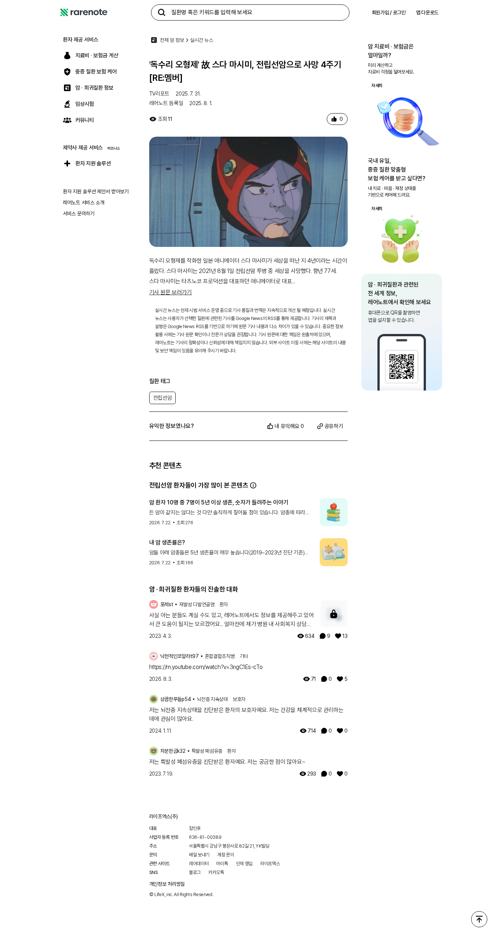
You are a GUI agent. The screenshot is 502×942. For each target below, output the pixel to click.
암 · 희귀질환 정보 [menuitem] (94, 88)
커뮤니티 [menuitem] (84, 120)
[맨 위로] (479, 919)
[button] (253, 485)
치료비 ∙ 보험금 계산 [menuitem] (96, 55)
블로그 (195, 872)
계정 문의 (225, 854)
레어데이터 (199, 863)
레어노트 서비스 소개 (83, 202)
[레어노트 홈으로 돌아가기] (84, 12)
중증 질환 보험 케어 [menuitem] (96, 71)
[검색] (161, 12)
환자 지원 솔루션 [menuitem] (93, 163)
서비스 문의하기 (78, 213)
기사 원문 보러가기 (170, 292)
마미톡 (222, 863)
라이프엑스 (270, 863)
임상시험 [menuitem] (84, 104)
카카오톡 (216, 872)
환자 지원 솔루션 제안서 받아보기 (96, 191)
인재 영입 (244, 863)
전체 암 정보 (172, 40)
